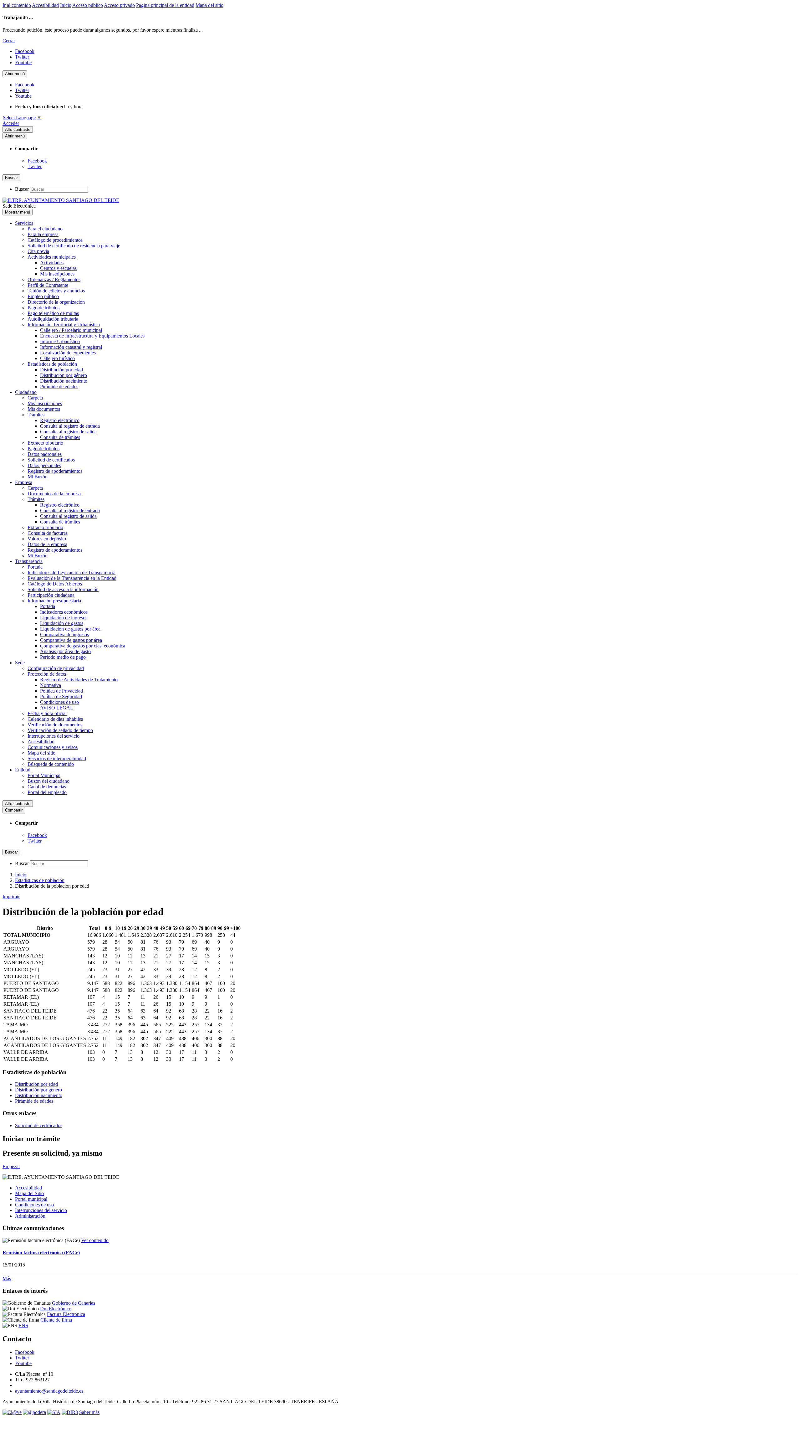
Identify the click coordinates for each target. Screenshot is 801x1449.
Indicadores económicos (64, 612)
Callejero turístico (57, 358)
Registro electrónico (59, 420)
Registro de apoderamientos (55, 471)
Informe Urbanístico (60, 341)
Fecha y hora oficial (47, 713)
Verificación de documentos (55, 724)
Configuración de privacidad (56, 668)
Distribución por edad (61, 369)
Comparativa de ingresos (64, 634)
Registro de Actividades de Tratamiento (79, 679)
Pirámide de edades (59, 386)
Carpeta (35, 397)
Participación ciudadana (51, 595)
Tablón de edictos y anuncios (56, 290)
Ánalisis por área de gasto (65, 651)
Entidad (22, 769)
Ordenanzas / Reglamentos (54, 279)
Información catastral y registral (71, 347)
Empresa (23, 482)
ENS (23, 1325)
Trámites (36, 414)
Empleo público (43, 296)
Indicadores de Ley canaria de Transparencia (71, 572)
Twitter (35, 166)
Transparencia (29, 561)
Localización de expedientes (68, 352)
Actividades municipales (52, 257)
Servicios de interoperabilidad (57, 758)
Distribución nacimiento (63, 381)
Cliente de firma (56, 1320)
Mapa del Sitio (29, 1193)
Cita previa (38, 251)
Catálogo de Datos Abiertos (55, 583)
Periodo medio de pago (63, 657)
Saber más (89, 1412)
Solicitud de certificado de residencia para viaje (74, 245)
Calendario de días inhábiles (55, 719)
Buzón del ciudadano (48, 781)
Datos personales (44, 465)
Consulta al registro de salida (68, 431)
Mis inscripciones (57, 273)
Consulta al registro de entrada (70, 426)
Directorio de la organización (56, 302)
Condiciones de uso (59, 702)
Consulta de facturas (48, 533)
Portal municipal (31, 1199)
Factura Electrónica (66, 1314)
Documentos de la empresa (54, 493)
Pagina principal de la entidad (165, 5)
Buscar (22, 189)
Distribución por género (63, 375)
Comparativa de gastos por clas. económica (82, 645)
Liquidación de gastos (61, 623)
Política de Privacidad (61, 691)
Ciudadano (26, 392)
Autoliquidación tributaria (53, 319)
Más (7, 1278)
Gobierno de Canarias (73, 1303)
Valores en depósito (47, 538)
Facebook (37, 160)
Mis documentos (44, 409)
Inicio (65, 5)
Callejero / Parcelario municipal (71, 330)
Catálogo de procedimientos (55, 240)
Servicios (24, 223)
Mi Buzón (38, 476)
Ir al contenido (17, 5)
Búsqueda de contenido (51, 764)
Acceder (11, 123)
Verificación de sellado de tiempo (60, 730)
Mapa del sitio (209, 5)
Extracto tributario (45, 443)
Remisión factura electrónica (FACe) (41, 1252)
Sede (20, 662)
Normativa (50, 685)
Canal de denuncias (47, 786)
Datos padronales (45, 454)
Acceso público (87, 5)
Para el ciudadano (45, 228)
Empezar (11, 1166)
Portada (35, 567)
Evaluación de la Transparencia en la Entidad (72, 578)
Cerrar (9, 40)
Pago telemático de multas (53, 313)
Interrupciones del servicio (53, 736)
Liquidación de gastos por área (70, 629)
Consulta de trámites (60, 437)
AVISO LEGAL (56, 707)
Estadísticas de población (52, 364)
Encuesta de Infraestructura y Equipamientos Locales (92, 335)
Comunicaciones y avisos (53, 747)
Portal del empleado (47, 792)
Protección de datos (47, 674)
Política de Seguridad (61, 696)
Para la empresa (43, 234)
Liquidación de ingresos (63, 617)
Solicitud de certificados (51, 459)
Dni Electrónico (55, 1308)
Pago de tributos (43, 307)
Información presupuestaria (54, 600)
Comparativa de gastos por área (71, 640)
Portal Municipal (44, 775)
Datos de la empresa (47, 544)
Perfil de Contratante (48, 285)
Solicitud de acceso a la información (63, 589)
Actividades (52, 262)
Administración (30, 1216)
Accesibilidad (45, 5)
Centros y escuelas (58, 268)
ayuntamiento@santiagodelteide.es (49, 1391)
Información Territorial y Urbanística (64, 324)
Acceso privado (119, 5)
